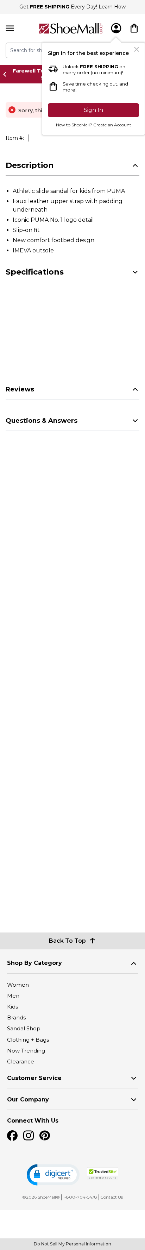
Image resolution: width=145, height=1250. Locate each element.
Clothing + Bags (28, 1039)
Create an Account (112, 124)
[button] (53, 1174)
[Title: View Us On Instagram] (28, 1135)
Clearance (20, 1061)
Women (18, 984)
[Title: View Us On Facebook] (12, 1135)
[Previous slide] (6, 74)
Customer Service (34, 1078)
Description (30, 165)
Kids (12, 1006)
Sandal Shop (23, 1028)
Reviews (20, 389)
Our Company (28, 1099)
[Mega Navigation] (10, 28)
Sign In (93, 110)
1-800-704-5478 (80, 1197)
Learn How (112, 7)
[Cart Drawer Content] (134, 28)
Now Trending (26, 1050)
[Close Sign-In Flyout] (136, 49)
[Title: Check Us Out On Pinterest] (44, 1135)
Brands (16, 1017)
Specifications (35, 272)
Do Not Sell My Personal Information (72, 1243)
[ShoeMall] (71, 28)
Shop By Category (34, 963)
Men (13, 995)
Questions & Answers (41, 421)
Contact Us (111, 1197)
